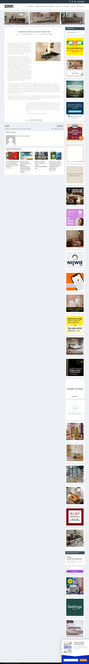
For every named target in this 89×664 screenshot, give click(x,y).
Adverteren (66, 7)
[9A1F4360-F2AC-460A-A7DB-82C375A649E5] (48, 62)
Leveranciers (80, 7)
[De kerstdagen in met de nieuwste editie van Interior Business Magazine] (12, 158)
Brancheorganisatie (44, 36)
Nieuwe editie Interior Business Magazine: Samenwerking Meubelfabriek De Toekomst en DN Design (25, 168)
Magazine (58, 7)
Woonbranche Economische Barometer (45, 7)
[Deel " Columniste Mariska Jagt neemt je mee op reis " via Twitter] (33, 122)
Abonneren (30, 7)
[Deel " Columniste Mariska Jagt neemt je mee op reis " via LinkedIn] (35, 122)
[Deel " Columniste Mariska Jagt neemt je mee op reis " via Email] (38, 122)
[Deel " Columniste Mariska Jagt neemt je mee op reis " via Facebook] (30, 122)
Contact (73, 7)
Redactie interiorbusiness (27, 36)
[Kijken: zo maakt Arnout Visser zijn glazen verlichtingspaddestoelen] (41, 158)
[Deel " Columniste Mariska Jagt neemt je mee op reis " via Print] (41, 122)
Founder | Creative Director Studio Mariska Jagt (36, 115)
